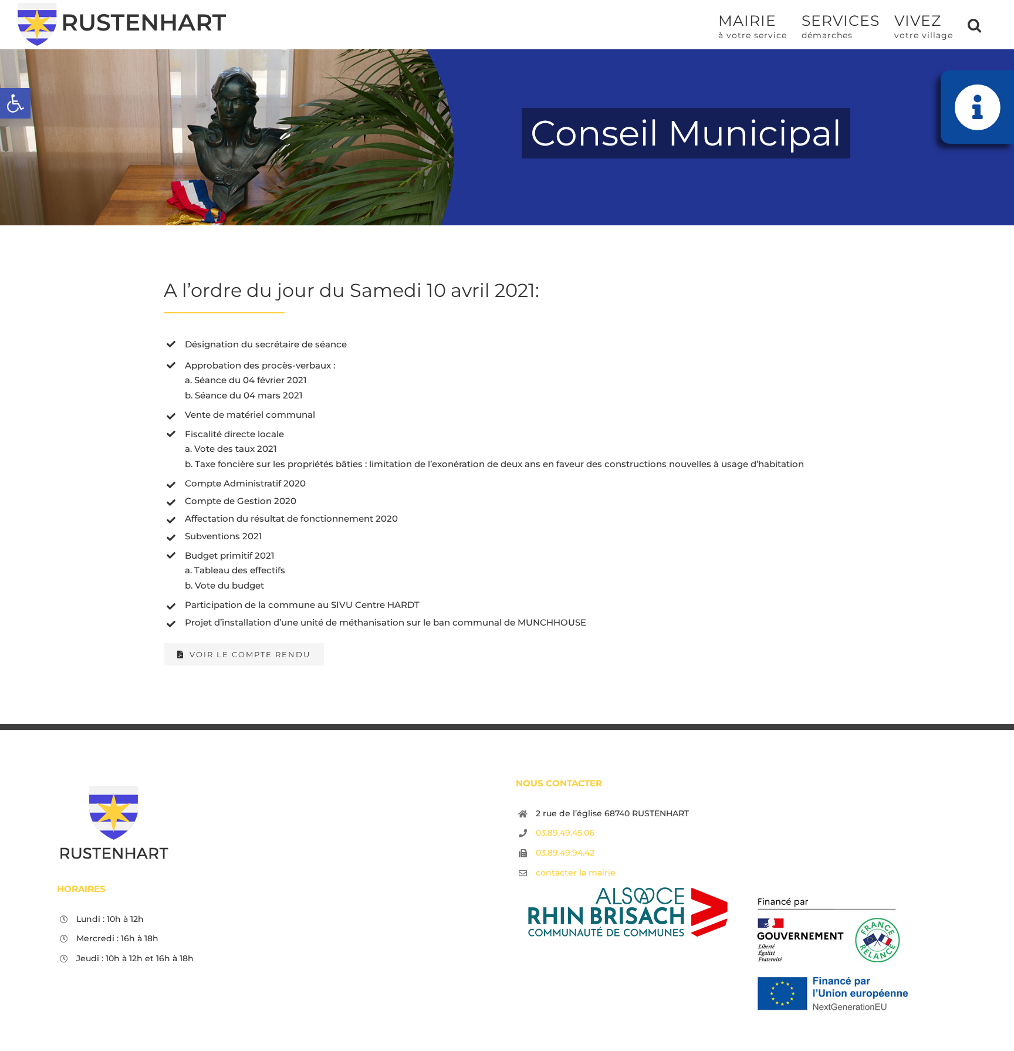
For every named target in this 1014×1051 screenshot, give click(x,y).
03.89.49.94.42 (565, 852)
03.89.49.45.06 (565, 832)
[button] (15, 103)
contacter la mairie (576, 872)
